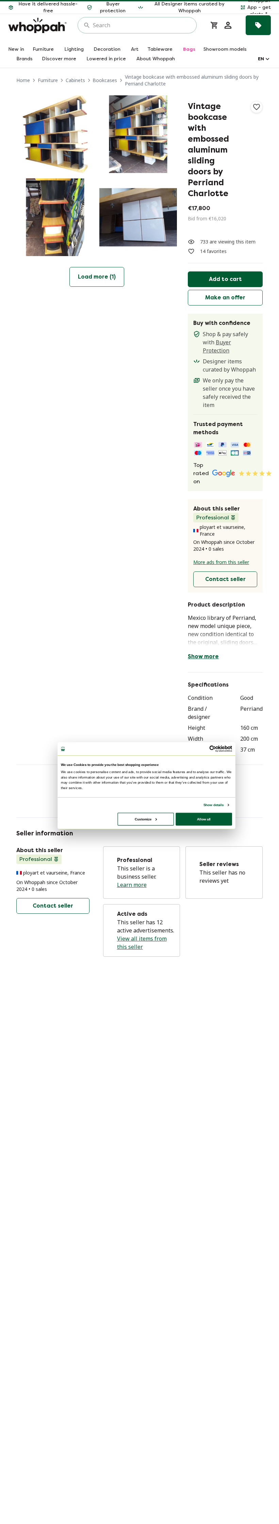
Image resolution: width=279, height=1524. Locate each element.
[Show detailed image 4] (138, 217)
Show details (213, 804)
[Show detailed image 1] (55, 134)
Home (23, 80)
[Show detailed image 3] (55, 217)
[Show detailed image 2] (138, 134)
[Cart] (214, 25)
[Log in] (228, 25)
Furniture (48, 80)
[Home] (37, 25)
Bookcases (105, 80)
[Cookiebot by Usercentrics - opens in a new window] (212, 748)
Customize (143, 819)
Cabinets (75, 80)
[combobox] (142, 25)
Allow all (204, 819)
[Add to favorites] (256, 107)
